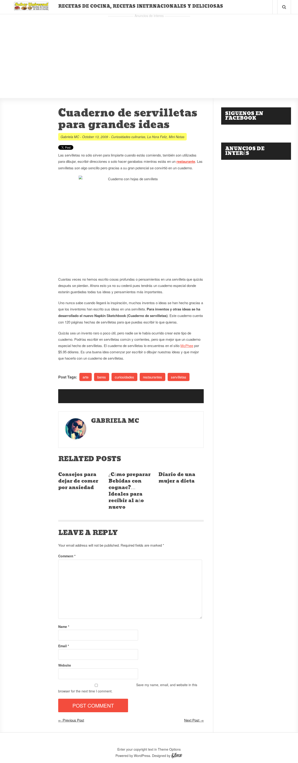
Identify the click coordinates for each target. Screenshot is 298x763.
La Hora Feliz (157, 136)
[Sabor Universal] (31, 9)
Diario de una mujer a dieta (177, 477)
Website (64, 665)
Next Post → (194, 720)
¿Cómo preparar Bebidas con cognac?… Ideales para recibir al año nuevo (129, 490)
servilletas (178, 377)
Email (63, 646)
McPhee (186, 345)
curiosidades (124, 377)
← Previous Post (71, 720)
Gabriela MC (70, 136)
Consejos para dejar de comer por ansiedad (78, 481)
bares (101, 377)
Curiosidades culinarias (128, 136)
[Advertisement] (149, 51)
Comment (66, 556)
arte (85, 377)
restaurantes (152, 377)
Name (63, 626)
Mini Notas (176, 136)
